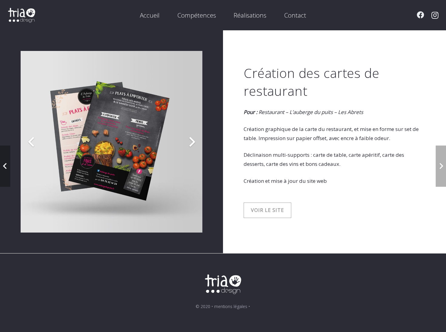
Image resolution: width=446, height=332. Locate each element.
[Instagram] (434, 15)
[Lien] (21, 15)
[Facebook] (420, 14)
